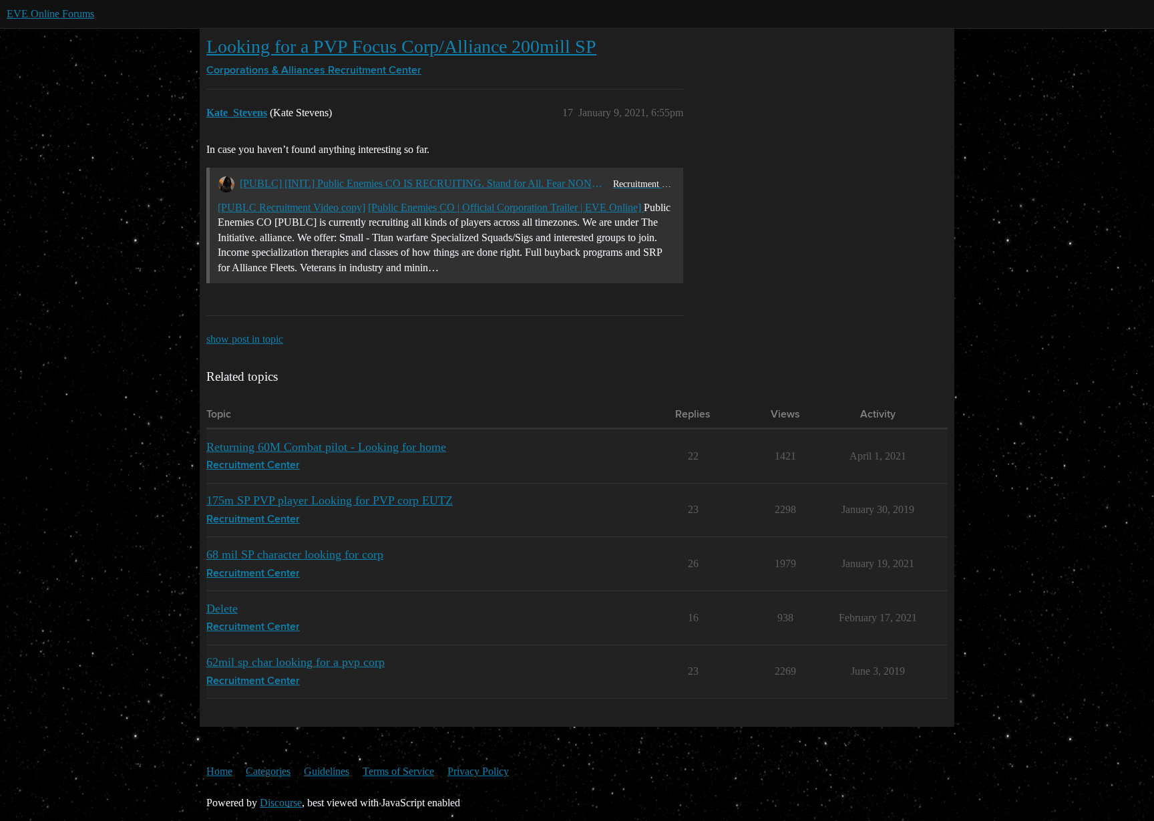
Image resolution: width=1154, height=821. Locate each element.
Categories (268, 771)
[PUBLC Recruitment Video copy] (291, 207)
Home (219, 771)
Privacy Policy (478, 771)
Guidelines (326, 771)
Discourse (281, 802)
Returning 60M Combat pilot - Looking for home (326, 447)
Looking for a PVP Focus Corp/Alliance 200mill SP (401, 46)
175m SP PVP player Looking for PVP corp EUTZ (329, 500)
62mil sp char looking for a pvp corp (295, 662)
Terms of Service (398, 771)
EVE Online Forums (50, 13)
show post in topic (244, 339)
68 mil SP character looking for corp (294, 554)
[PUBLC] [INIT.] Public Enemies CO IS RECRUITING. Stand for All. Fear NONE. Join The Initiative (424, 183)
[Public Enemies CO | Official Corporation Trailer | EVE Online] (506, 207)
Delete (222, 608)
